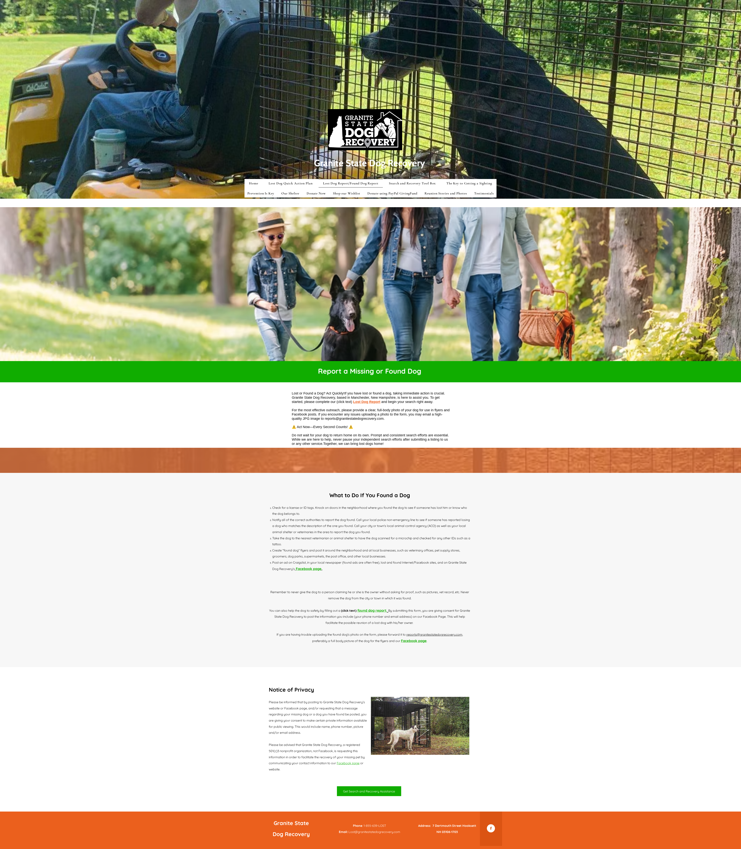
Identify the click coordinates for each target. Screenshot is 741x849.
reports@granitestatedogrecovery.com (354, 419)
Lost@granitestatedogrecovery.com (374, 832)
